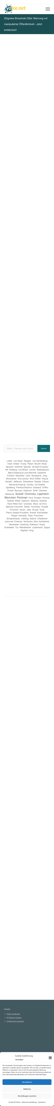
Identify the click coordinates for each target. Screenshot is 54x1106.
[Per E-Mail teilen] (37, 285)
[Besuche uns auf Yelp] (45, 285)
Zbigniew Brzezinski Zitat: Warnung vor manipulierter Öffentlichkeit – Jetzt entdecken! (26, 24)
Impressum (42, 1102)
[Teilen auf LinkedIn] (45, 278)
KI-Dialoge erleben (14, 1017)
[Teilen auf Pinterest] (37, 278)
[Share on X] (23, 278)
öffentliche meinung (14, 128)
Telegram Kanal (13, 1039)
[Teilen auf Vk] (16, 285)
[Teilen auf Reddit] (23, 285)
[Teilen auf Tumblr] (9, 285)
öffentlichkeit (10, 131)
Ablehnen (27, 1089)
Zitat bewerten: (27, 168)
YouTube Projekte (14, 1036)
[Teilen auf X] (16, 278)
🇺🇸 (29, 146)
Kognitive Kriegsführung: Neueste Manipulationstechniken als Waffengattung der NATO (26, 227)
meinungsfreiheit (12, 134)
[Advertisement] (27, 411)
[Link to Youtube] (27, 292)
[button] (50, 1057)
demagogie (31, 128)
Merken (9, 155)
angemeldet (20, 630)
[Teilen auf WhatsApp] (30, 278)
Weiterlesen (10, 691)
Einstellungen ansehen (27, 1096)
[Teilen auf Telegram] (30, 285)
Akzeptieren (27, 1082)
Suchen (43, 448)
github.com (11, 1043)
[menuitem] (46, 9)
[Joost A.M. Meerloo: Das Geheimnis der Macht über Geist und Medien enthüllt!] (27, 709)
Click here (36, 146)
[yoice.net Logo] (22, 9)
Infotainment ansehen (15, 1021)
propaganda (35, 124)
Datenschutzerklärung (29, 1102)
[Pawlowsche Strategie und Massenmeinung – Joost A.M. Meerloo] (27, 883)
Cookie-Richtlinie (14, 1102)
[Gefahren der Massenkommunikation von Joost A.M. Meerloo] (27, 826)
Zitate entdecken (13, 1014)
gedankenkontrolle (27, 131)
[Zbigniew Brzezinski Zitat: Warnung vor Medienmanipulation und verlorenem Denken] (27, 652)
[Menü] (46, 9)
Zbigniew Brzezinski (14, 74)
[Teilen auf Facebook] (9, 278)
